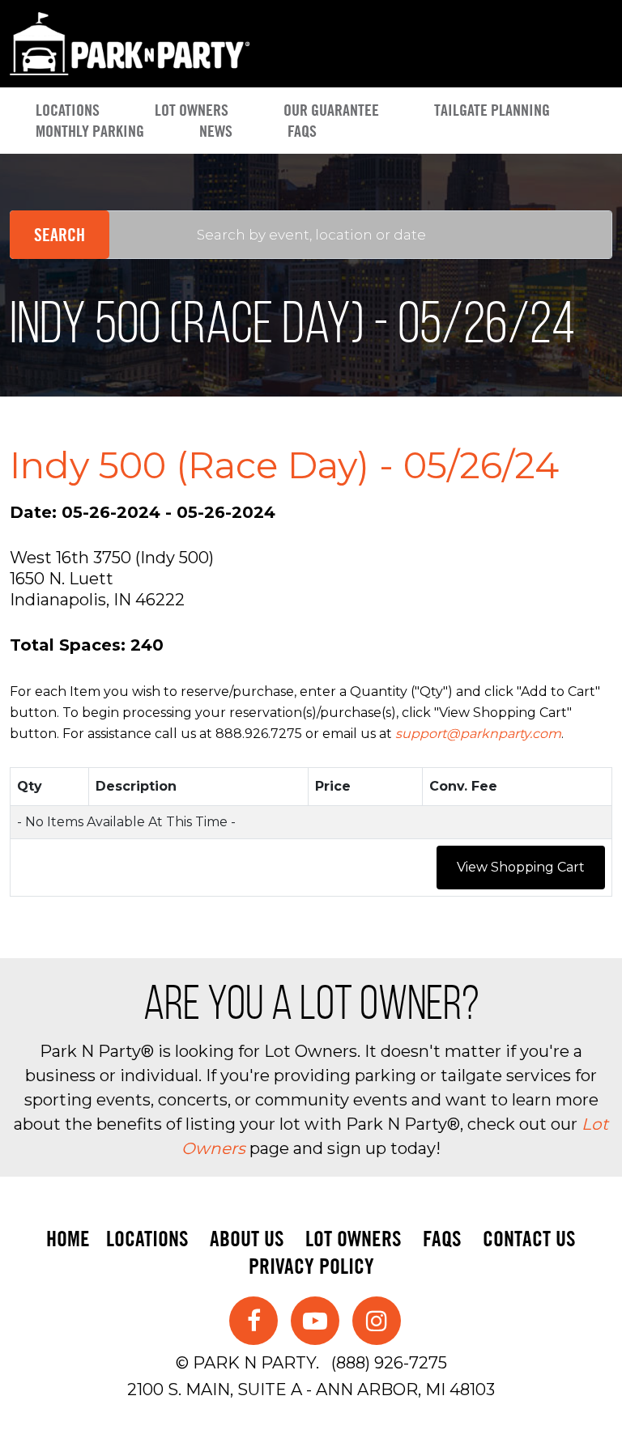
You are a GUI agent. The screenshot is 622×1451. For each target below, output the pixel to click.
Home (68, 1238)
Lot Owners (191, 110)
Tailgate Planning (492, 110)
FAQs (302, 131)
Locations (68, 110)
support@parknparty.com (478, 733)
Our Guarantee (331, 110)
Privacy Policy (311, 1266)
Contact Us (529, 1238)
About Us (247, 1238)
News (215, 131)
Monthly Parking (90, 131)
